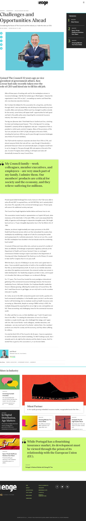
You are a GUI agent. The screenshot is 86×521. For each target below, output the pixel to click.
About (28, 487)
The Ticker (29, 492)
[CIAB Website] (7, 495)
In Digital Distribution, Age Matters (9, 418)
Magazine (29, 495)
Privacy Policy (32, 517)
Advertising (29, 490)
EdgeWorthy (10, 10)
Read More (12, 356)
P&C (27, 485)
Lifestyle (41, 492)
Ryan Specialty (13, 429)
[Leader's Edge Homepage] (8, 488)
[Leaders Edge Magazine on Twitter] (62, 486)
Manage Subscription (42, 495)
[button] (83, 2)
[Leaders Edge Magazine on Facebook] (57, 486)
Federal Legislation (11, 362)
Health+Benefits (43, 485)
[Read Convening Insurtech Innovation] (10, 382)
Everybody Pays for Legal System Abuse (77, 420)
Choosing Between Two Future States (77, 43)
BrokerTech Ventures (12, 404)
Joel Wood (4, 28)
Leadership (33, 362)
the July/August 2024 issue (22, 10)
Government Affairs (23, 362)
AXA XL (81, 429)
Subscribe (29, 498)
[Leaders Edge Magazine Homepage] (43, 3)
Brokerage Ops (43, 490)
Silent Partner (75, 22)
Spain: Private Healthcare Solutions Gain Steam (77, 32)
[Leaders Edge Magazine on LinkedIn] (67, 486)
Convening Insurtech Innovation (8, 394)
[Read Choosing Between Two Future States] (30, 423)
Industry (2, 10)
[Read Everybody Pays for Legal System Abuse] (63, 423)
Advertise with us (21, 517)
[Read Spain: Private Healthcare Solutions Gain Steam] (10, 442)
